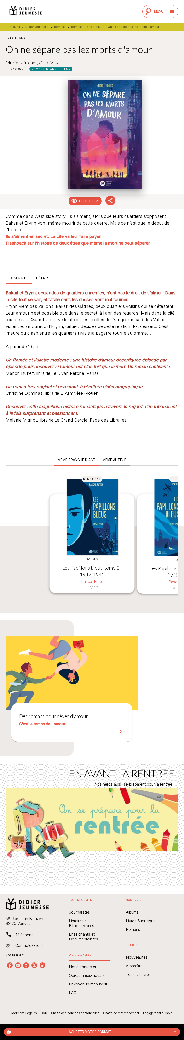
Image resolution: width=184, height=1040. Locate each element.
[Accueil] (26, 11)
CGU (44, 1013)
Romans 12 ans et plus (86, 26)
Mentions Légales (24, 1013)
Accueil (15, 26)
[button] (50, 69)
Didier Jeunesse (37, 26)
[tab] (19, 278)
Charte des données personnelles (75, 1013)
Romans (60, 26)
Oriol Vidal (50, 62)
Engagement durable (157, 1013)
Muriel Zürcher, (22, 62)
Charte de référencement (121, 1013)
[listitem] (10, 965)
